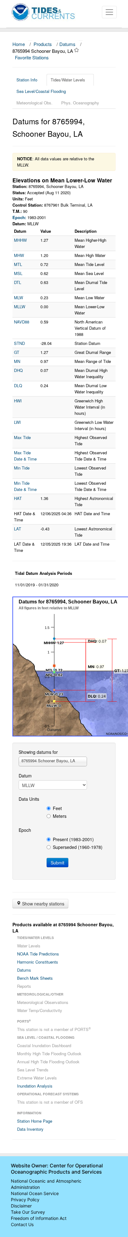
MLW (18, 297)
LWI (17, 422)
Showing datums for (38, 752)
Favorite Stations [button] (32, 57)
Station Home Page (34, 1121)
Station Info (26, 80)
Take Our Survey (28, 1212)
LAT (17, 529)
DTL (17, 282)
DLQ (18, 385)
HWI (18, 401)
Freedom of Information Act (38, 1218)
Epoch (25, 830)
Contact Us (22, 1224)
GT (16, 352)
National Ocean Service (35, 1193)
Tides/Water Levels (68, 80)
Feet (57, 808)
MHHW (20, 240)
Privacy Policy (25, 1199)
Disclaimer (21, 1205)
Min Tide (22, 468)
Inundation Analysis (35, 1086)
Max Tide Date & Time (25, 456)
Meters (59, 816)
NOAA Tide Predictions (38, 954)
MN (17, 361)
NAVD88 (21, 322)
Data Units (29, 799)
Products (43, 44)
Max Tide (22, 437)
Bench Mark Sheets (35, 978)
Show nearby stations (42, 903)
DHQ (18, 370)
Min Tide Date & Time (25, 486)
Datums (67, 44)
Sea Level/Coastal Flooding (41, 91)
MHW (19, 255)
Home (18, 44)
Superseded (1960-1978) (78, 847)
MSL (18, 273)
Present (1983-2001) (73, 839)
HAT (18, 498)
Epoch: (19, 217)
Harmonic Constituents (37, 962)
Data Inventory (30, 1129)
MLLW (19, 306)
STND (19, 343)
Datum (25, 775)
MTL (18, 264)
